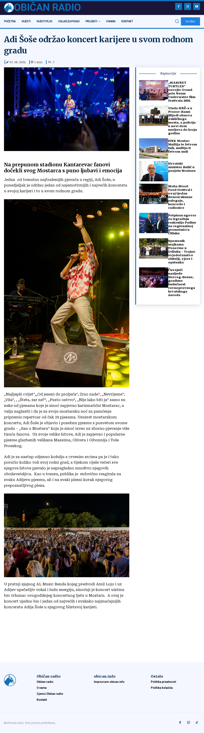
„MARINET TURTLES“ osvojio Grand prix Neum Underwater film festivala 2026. (181, 91)
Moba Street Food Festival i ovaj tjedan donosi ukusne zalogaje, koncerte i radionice (180, 197)
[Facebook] (178, 6)
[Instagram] (187, 6)
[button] (177, 21)
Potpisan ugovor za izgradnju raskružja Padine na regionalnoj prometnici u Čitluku (182, 224)
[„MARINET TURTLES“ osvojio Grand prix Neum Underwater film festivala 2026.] (153, 90)
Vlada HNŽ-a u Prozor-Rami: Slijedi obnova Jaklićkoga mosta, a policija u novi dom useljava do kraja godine (182, 120)
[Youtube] (196, 6)
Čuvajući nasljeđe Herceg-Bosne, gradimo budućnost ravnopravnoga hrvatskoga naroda (181, 282)
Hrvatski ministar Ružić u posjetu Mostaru (181, 167)
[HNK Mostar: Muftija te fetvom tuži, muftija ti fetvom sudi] (153, 148)
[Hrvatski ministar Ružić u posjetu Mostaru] (153, 171)
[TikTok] (197, 723)
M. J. (51, 62)
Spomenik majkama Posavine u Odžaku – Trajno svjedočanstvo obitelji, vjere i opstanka (181, 251)
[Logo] (16, 680)
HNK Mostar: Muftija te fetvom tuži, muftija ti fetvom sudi (182, 146)
